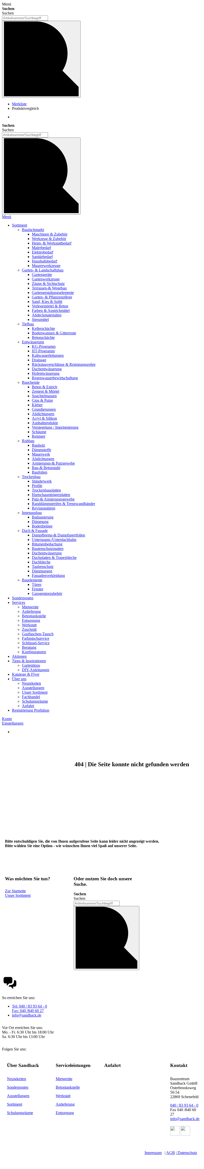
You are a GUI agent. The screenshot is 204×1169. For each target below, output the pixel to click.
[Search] (41, 176)
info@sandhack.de (26, 1015)
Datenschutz (187, 1153)
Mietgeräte (64, 1079)
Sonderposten (17, 1087)
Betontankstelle (68, 1087)
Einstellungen (12, 723)
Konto (7, 719)
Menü (6, 217)
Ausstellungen (18, 1096)
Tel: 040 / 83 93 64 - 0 (29, 1006)
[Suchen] (41, 59)
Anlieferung (65, 1104)
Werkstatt (63, 1096)
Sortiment (14, 1104)
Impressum (153, 1153)
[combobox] (25, 18)
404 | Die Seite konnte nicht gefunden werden (132, 764)
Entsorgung (65, 1113)
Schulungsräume (20, 1113)
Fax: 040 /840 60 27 (28, 1011)
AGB (170, 1153)
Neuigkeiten (16, 1079)
